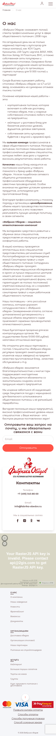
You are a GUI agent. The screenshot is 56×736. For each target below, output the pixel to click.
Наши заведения (18, 602)
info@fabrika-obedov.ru (28, 506)
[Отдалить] (4, 543)
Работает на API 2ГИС (30, 580)
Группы (14, 679)
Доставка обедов (19, 635)
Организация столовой (22, 640)
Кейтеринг (16, 664)
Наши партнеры (19, 645)
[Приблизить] (5, 538)
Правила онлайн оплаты (28, 710)
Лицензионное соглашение (28, 582)
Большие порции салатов (23, 669)
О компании (16, 597)
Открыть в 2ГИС (48, 583)
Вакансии (15, 616)
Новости (15, 607)
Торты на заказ (18, 674)
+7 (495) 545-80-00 (28, 493)
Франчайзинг (17, 611)
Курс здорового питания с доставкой (24, 685)
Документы (16, 621)
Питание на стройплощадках (26, 650)
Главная (6, 10)
